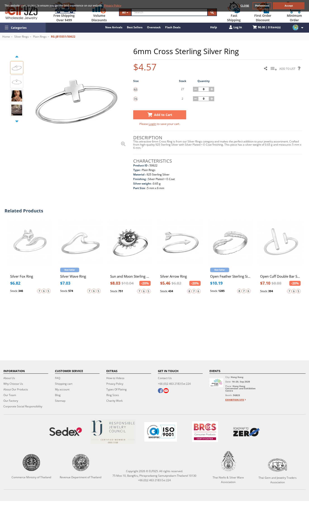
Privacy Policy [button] (112, 5)
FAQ (57, 378)
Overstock (154, 27)
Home (6, 36)
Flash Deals (173, 27)
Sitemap (60, 401)
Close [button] (244, 5)
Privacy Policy (114, 384)
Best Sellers (135, 27)
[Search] (212, 12)
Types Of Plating (116, 389)
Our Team (9, 395)
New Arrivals (113, 27)
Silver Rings (21, 36)
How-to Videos (115, 378)
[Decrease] (195, 89)
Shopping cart (63, 384)
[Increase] (211, 89)
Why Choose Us (13, 384)
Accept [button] (289, 5)
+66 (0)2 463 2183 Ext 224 (174, 384)
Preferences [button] (262, 5)
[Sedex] (65, 431)
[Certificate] (113, 431)
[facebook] (160, 391)
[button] (23, 28)
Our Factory (10, 401)
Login (152, 124)
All (124, 12)
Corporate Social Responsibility (22, 406)
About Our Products (15, 389)
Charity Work (114, 401)
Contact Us (165, 378)
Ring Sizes (112, 395)
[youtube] (166, 391)
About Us (9, 378)
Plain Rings (40, 36)
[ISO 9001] (160, 432)
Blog (58, 395)
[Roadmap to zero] (246, 431)
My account (62, 389)
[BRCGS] (205, 431)
